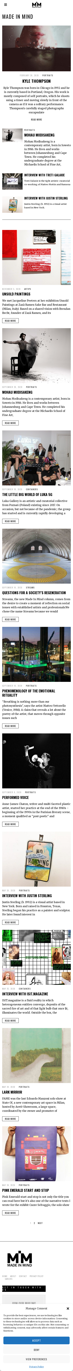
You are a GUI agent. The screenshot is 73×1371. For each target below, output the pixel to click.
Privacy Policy (36, 1366)
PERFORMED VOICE (15, 797)
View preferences (36, 1359)
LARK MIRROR (12, 1092)
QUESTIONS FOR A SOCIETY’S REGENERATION (34, 592)
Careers (8, 1279)
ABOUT (13, 1276)
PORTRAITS (47, 75)
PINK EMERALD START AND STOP (25, 1190)
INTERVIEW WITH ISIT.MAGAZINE (25, 993)
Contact (23, 1276)
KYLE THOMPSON (36, 81)
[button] (68, 1308)
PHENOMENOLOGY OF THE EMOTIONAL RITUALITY (28, 693)
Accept (36, 1340)
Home (4, 1276)
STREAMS (30, 587)
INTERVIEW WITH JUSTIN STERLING (46, 198)
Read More (36, 119)
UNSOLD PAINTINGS (16, 293)
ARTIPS (27, 289)
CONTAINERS (32, 489)
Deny (36, 1350)
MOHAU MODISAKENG (39, 135)
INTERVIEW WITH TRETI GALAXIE (44, 175)
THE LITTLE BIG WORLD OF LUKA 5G (27, 494)
